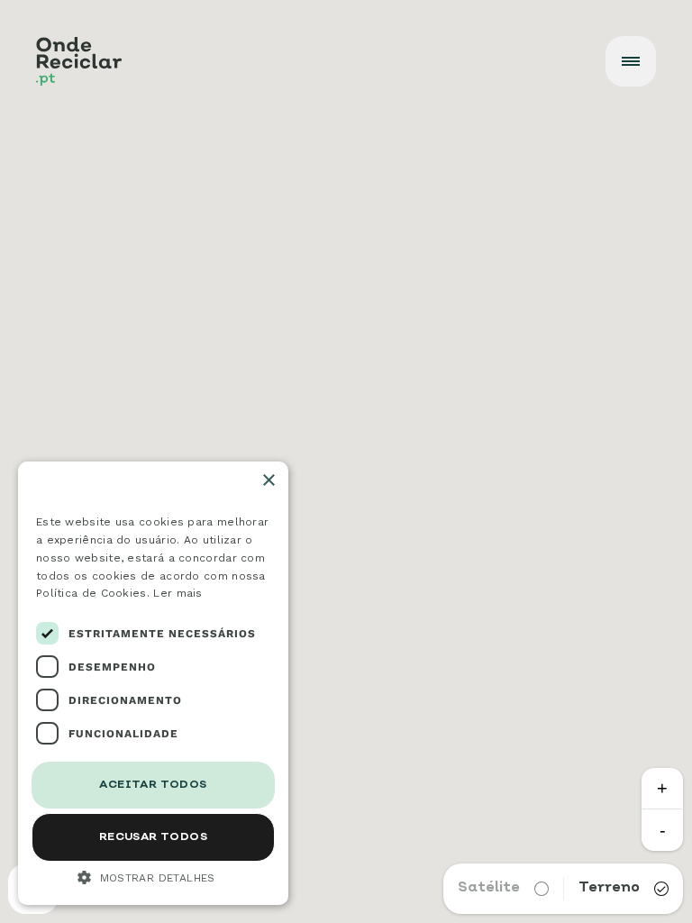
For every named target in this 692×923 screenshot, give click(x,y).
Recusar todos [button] (153, 837)
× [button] (268, 481)
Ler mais (177, 593)
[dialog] (153, 683)
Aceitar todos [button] (152, 785)
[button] (153, 876)
